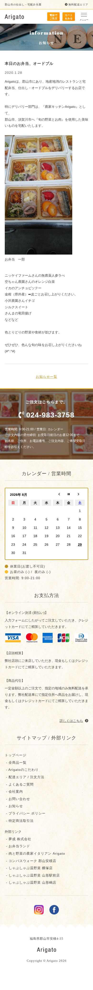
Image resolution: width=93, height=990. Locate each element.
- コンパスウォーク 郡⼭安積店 (30, 861)
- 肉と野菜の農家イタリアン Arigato (35, 853)
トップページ (15, 755)
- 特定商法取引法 (19, 821)
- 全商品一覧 (15, 762)
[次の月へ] (80, 494)
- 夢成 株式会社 (18, 839)
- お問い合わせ (17, 799)
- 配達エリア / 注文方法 (24, 777)
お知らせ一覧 (46, 376)
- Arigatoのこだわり (22, 770)
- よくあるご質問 (19, 784)
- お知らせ (14, 806)
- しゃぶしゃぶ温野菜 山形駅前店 (32, 875)
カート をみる (69, 17)
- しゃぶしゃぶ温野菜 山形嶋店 (30, 882)
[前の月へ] (57, 494)
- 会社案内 (14, 791)
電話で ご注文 (53, 17)
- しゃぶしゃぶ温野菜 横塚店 (29, 868)
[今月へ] (69, 494)
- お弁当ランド (17, 846)
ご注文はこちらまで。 (50, 409)
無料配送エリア (78, 4)
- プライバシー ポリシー (25, 813)
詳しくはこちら (71, 721)
